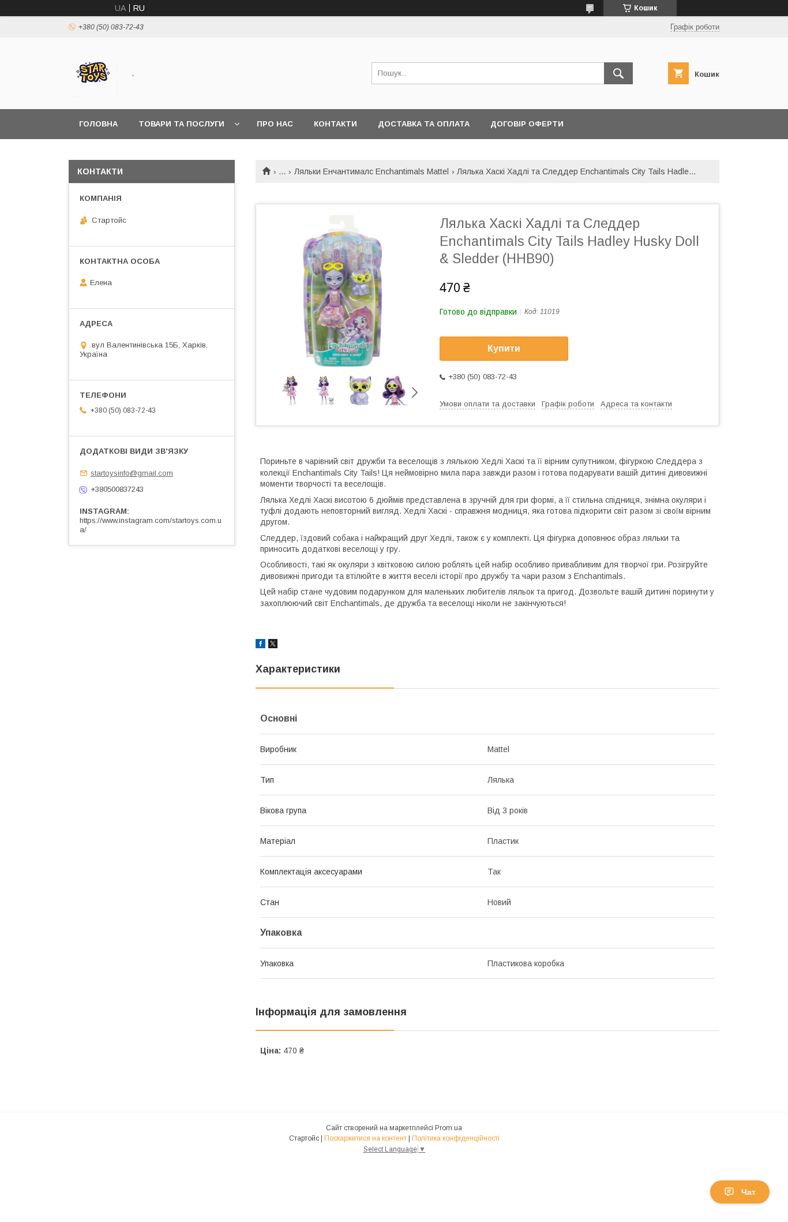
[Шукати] (618, 73)
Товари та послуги (181, 123)
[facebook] (260, 645)
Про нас (275, 123)
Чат (748, 1192)
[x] (272, 645)
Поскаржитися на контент (365, 1138)
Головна (98, 123)
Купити (503, 348)
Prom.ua (448, 1128)
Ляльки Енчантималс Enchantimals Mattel (371, 171)
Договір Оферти (527, 123)
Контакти (335, 123)
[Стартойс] (93, 94)
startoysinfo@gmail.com (132, 473)
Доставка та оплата (424, 123)
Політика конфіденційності (456, 1138)
